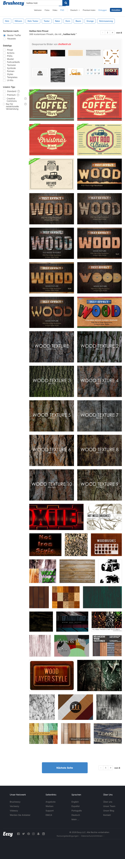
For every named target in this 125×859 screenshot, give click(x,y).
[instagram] (33, 833)
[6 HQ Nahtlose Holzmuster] (75, 707)
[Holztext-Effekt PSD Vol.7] (99, 278)
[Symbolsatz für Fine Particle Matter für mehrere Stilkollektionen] (93, 71)
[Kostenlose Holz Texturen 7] (99, 416)
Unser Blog (108, 810)
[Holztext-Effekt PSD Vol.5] (99, 243)
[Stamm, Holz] (76, 544)
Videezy (14, 810)
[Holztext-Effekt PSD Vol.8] (51, 312)
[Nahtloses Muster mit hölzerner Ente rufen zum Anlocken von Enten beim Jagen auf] (111, 57)
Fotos (47, 10)
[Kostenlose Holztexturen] (51, 347)
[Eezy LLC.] (8, 834)
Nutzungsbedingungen (68, 836)
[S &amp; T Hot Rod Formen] (110, 571)
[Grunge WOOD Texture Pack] (72, 621)
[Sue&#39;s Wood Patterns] (66, 597)
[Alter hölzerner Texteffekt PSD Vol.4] (51, 243)
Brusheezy (15, 801)
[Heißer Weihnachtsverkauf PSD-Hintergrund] (51, 139)
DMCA (49, 815)
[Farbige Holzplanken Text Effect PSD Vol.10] (99, 312)
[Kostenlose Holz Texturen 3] (51, 381)
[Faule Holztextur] (99, 675)
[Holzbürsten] (106, 544)
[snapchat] (38, 833)
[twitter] (23, 833)
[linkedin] (43, 833)
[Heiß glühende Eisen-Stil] (45, 544)
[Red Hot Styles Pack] (56, 517)
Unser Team (109, 806)
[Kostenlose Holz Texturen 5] (51, 416)
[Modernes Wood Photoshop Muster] (39, 597)
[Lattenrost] (77, 571)
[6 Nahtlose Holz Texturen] (107, 646)
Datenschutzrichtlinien (92, 836)
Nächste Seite (64, 767)
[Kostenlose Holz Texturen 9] (99, 485)
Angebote (50, 801)
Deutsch (75, 815)
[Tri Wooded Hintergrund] (42, 707)
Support (50, 810)
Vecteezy (14, 806)
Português (76, 810)
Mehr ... (75, 819)
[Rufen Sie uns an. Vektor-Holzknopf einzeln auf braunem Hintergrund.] (40, 51)
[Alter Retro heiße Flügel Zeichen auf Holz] (111, 71)
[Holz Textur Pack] (106, 621)
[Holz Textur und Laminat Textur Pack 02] (76, 733)
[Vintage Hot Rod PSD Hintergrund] (99, 139)
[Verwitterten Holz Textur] (40, 646)
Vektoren (38, 10)
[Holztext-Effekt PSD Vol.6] (51, 278)
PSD (62, 10)
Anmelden (115, 10)
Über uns (107, 801)
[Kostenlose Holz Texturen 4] (99, 381)
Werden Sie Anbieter (20, 815)
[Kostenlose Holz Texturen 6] (51, 450)
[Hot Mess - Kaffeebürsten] (104, 517)
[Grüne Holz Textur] (102, 597)
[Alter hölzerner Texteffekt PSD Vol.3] (99, 208)
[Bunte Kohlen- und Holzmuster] (71, 646)
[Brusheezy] (13, 3)
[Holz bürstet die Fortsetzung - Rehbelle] (109, 707)
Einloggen (102, 10)
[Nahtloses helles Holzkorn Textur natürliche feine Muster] (75, 53)
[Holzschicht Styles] (51, 675)
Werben (49, 806)
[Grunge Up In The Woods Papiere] (43, 733)
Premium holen (89, 10)
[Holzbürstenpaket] (41, 621)
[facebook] (18, 833)
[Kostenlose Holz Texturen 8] (99, 450)
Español (75, 806)
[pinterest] (28, 833)
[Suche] (65, 3)
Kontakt (107, 815)
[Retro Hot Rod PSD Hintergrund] (51, 174)
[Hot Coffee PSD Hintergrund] (51, 105)
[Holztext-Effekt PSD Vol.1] (99, 174)
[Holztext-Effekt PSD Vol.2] (51, 208)
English (75, 801)
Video (54, 10)
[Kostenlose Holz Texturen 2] (99, 347)
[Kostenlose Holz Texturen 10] (51, 485)
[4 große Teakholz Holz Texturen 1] (108, 733)
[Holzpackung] (42, 571)
